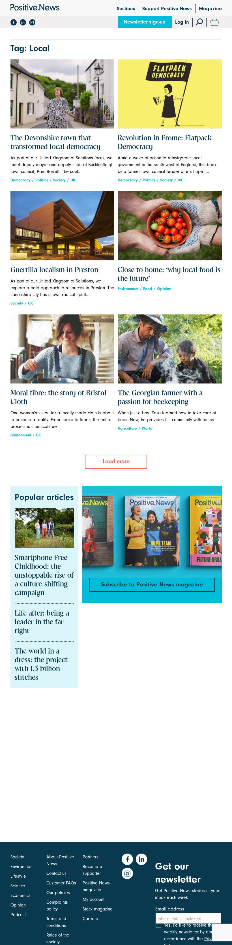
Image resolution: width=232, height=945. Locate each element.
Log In (182, 22)
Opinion (164, 288)
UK (72, 180)
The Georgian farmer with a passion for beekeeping (160, 398)
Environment (128, 288)
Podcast (18, 914)
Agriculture (127, 428)
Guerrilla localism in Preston (54, 270)
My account (93, 899)
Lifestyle (18, 876)
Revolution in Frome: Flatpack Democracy (165, 143)
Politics (41, 180)
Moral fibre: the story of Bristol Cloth (58, 398)
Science (17, 885)
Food (147, 288)
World (147, 428)
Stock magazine (98, 909)
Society (59, 180)
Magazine (210, 9)
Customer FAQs (61, 883)
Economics (20, 895)
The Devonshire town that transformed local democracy (55, 143)
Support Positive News (167, 9)
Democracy (20, 180)
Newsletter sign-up (145, 22)
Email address (169, 909)
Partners (90, 857)
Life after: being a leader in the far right (42, 622)
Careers (90, 918)
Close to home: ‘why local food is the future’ (169, 274)
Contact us (56, 873)
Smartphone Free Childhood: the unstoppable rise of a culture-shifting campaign (44, 576)
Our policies (58, 892)
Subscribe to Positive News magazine (152, 584)
